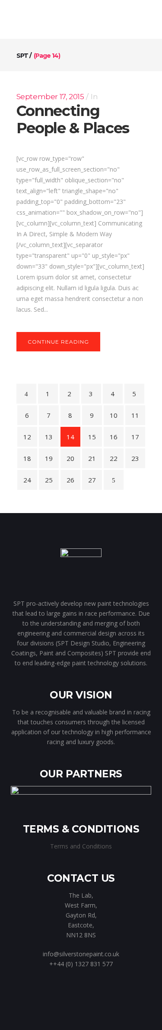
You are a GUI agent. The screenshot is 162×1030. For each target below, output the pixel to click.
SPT (22, 55)
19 (49, 458)
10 (114, 415)
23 (135, 458)
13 (49, 436)
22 (114, 458)
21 (92, 458)
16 (114, 436)
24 (27, 480)
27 (92, 480)
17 (135, 436)
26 (70, 480)
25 (49, 480)
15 (92, 436)
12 (27, 436)
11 (135, 415)
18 (27, 458)
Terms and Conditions (81, 846)
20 (70, 458)
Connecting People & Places (73, 119)
